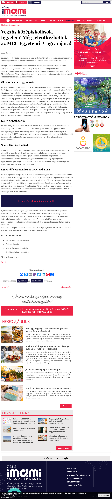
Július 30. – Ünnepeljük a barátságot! (43, 369)
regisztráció (22, 281)
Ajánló (51, 20)
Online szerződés (74, 485)
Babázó (80, 20)
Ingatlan (101, 20)
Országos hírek (14, 25)
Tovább (66, 406)
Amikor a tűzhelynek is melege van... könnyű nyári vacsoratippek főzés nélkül (47, 347)
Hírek (43, 20)
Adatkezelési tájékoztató (78, 475)
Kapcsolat (71, 468)
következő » (66, 287)
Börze (60, 20)
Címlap (8, 20)
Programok (17, 20)
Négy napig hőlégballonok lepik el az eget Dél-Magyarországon (59, 421)
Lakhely (36, 2)
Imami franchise (73, 482)
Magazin (70, 20)
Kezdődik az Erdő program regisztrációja (24, 429)
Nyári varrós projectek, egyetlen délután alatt (48, 388)
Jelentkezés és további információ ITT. (37, 201)
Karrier (90, 20)
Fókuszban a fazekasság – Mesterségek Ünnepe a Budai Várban (59, 438)
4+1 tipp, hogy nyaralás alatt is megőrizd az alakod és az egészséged (47, 329)
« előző (5, 287)
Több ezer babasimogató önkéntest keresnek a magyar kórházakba (58, 429)
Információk (32, 20)
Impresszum (72, 472)
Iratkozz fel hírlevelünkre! (37, 312)
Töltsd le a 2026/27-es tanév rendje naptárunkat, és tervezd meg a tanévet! (24, 421)
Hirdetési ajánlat (74, 478)
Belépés (23, 2)
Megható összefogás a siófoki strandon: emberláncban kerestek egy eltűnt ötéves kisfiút (23, 439)
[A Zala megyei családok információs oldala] (14, 11)
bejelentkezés (37, 281)
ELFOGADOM (104, 495)
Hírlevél (10, 2)
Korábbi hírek (63, 448)
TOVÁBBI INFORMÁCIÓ (8, 497)
